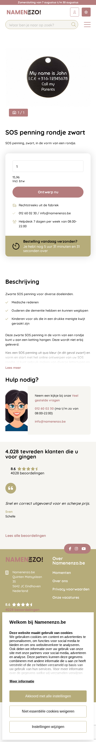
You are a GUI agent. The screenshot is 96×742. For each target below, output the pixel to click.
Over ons (60, 581)
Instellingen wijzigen (48, 727)
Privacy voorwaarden (71, 589)
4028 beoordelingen (22, 609)
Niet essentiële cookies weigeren (48, 711)
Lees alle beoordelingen (25, 536)
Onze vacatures (65, 597)
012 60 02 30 (44, 408)
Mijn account (74, 12)
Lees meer (13, 367)
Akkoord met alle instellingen (48, 696)
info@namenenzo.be (50, 421)
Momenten (61, 573)
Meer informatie (22, 681)
